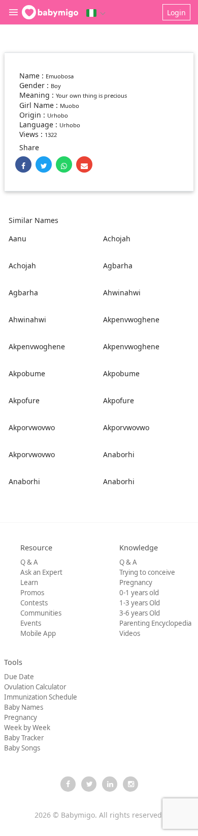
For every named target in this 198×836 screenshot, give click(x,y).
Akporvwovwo (32, 427)
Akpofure (24, 400)
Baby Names (23, 707)
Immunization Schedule (40, 697)
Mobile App (38, 633)
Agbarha (118, 265)
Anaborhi (119, 454)
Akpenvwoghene (131, 319)
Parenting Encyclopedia (155, 623)
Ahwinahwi (122, 292)
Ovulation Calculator (35, 686)
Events (30, 623)
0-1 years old (139, 592)
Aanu (17, 238)
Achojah (116, 238)
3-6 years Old (139, 613)
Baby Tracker (24, 737)
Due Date (19, 676)
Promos (32, 592)
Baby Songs (22, 748)
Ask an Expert (41, 572)
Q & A (29, 562)
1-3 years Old (139, 602)
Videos (129, 633)
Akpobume (27, 373)
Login (176, 12)
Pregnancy (135, 582)
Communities (40, 613)
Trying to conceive (147, 572)
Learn (29, 582)
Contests (34, 602)
